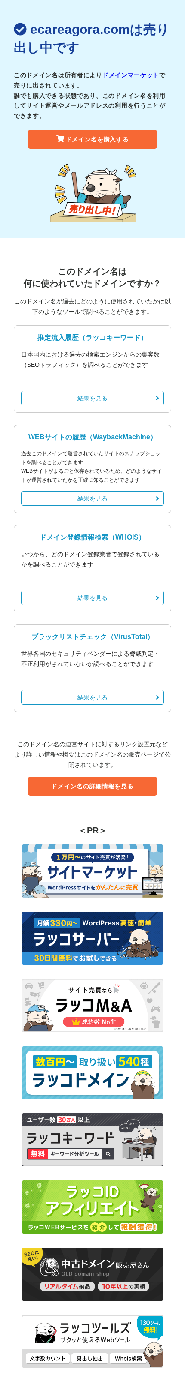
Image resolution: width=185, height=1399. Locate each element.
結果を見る (92, 398)
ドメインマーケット (130, 75)
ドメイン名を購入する (97, 139)
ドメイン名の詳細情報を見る (92, 786)
